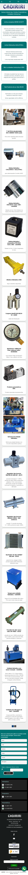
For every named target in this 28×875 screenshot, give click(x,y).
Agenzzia (11, 873)
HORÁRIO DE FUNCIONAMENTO (14, 827)
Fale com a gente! (24, 871)
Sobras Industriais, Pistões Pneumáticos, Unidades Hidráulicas (14, 13)
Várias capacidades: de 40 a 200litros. (14, 98)
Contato (18, 1)
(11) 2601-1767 (8, 806)
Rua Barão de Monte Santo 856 (14, 819)
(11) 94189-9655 (8, 808)
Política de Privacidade (14, 868)
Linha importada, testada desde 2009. (14, 59)
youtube (14, 839)
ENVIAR (8, 773)
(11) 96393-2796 (8, 784)
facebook (14, 835)
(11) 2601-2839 (8, 787)
